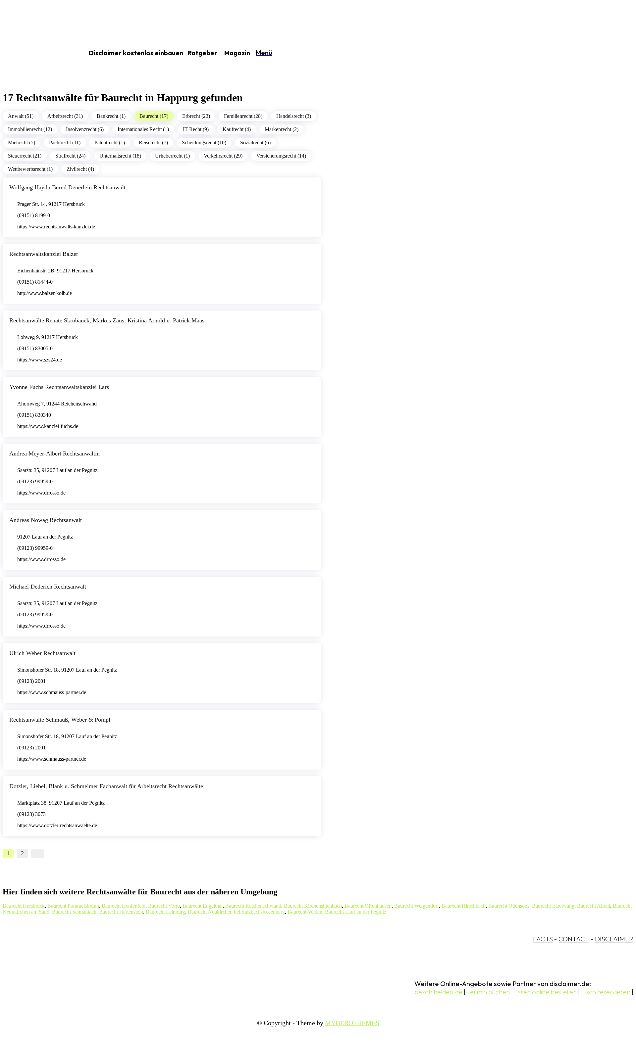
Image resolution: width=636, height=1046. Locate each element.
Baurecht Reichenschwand (253, 906)
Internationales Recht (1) (143, 129)
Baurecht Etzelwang (553, 906)
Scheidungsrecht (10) (204, 142)
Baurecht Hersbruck (24, 906)
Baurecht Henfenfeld (123, 906)
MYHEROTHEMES (352, 1022)
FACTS (543, 939)
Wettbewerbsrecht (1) (30, 169)
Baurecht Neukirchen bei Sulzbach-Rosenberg (236, 912)
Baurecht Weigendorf (416, 906)
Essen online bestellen (545, 992)
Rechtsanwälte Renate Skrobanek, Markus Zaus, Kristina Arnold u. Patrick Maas (106, 320)
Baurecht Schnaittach (74, 912)
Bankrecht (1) (111, 116)
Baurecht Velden (305, 912)
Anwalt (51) (20, 116)
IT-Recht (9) (196, 129)
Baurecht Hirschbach (464, 906)
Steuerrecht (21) (24, 156)
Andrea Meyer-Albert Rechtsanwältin (54, 453)
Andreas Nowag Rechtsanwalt (45, 520)
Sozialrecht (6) (255, 142)
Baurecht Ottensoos (508, 906)
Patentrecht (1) (109, 142)
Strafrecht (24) (70, 156)
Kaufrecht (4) (237, 129)
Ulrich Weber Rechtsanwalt (42, 653)
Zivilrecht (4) (80, 169)
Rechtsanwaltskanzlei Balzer (43, 254)
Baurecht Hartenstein (121, 912)
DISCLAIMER (614, 939)
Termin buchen (488, 992)
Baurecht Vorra (164, 906)
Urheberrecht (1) (172, 156)
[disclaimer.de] (36, 53)
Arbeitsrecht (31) (65, 116)
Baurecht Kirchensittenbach (313, 906)
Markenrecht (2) (281, 129)
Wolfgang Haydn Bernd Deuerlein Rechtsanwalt (67, 187)
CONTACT (573, 939)
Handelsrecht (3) (293, 116)
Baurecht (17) (153, 116)
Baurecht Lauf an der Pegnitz (355, 912)
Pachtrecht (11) (64, 142)
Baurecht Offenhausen (368, 906)
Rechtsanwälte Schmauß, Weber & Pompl (59, 719)
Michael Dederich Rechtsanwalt (47, 586)
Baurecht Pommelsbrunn (73, 906)
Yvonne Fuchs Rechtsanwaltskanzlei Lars (59, 387)
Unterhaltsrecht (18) (120, 156)
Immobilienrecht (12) (30, 129)
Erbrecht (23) (196, 116)
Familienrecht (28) (243, 116)
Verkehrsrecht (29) (223, 156)
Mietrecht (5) (21, 142)
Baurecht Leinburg (165, 912)
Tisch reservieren (605, 992)
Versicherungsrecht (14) (281, 156)
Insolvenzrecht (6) (85, 129)
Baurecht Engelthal (203, 906)
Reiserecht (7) (153, 142)
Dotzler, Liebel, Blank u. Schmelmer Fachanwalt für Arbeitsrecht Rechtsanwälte (106, 786)
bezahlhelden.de (438, 992)
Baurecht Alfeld (593, 906)
